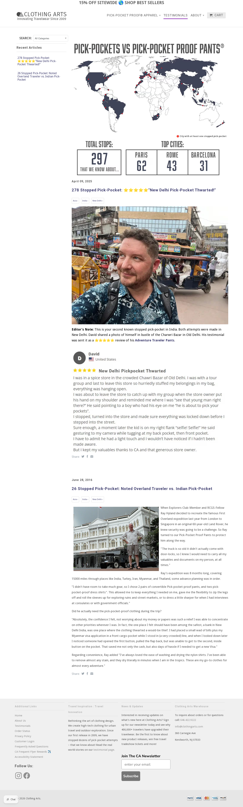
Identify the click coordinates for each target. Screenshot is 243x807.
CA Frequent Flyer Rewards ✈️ (33, 751)
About (197, 15)
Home (18, 715)
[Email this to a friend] (91, 456)
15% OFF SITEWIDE (98, 2)
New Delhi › (98, 201)
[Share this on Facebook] (87, 456)
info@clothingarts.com (189, 726)
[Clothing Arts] (41, 16)
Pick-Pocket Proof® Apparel (134, 15)
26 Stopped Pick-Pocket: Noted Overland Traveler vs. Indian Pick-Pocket (38, 76)
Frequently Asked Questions (31, 746)
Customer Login (24, 741)
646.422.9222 (188, 720)
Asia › (75, 201)
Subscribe (130, 776)
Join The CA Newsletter (141, 756)
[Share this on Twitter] (82, 456)
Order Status (22, 731)
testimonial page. (104, 749)
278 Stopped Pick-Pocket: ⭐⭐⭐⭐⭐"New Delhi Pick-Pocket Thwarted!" (36, 61)
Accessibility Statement (29, 756)
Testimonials (175, 15)
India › (85, 201)
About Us (20, 720)
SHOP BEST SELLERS (144, 2)
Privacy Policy (23, 736)
